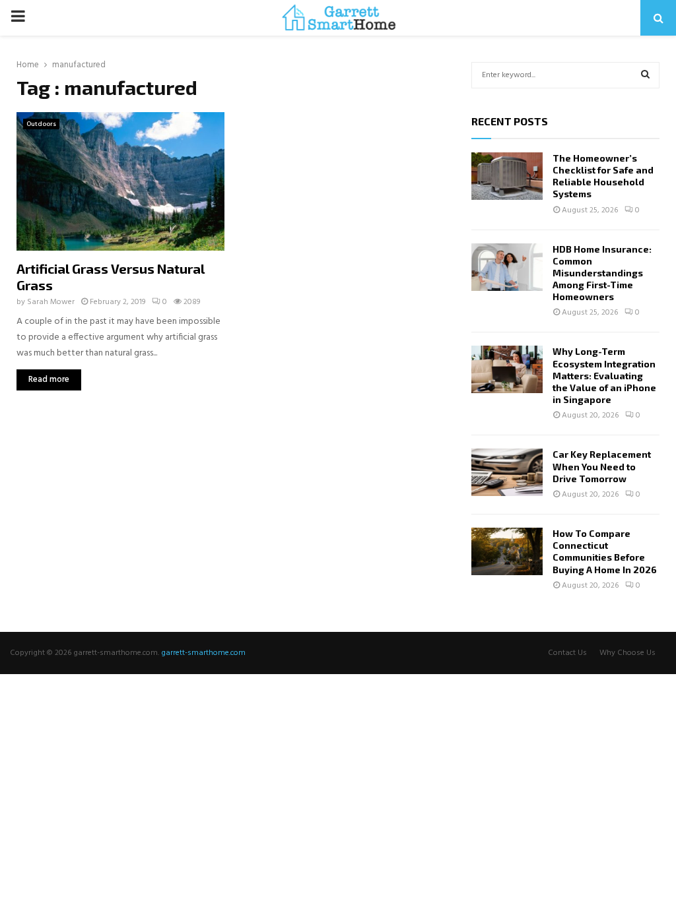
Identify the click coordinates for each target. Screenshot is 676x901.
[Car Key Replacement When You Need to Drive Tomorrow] (507, 472)
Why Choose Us (627, 653)
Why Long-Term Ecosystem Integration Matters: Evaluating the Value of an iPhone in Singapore (604, 375)
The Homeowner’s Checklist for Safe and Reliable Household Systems (603, 176)
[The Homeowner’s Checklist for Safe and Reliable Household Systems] (507, 176)
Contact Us (567, 653)
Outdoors (41, 124)
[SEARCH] (645, 75)
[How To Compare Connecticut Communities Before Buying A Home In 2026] (507, 551)
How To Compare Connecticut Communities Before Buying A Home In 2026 (605, 551)
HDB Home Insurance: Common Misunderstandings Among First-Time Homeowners (602, 273)
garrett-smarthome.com (203, 653)
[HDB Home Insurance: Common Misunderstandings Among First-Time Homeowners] (507, 267)
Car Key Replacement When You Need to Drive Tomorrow (602, 466)
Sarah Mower (51, 302)
